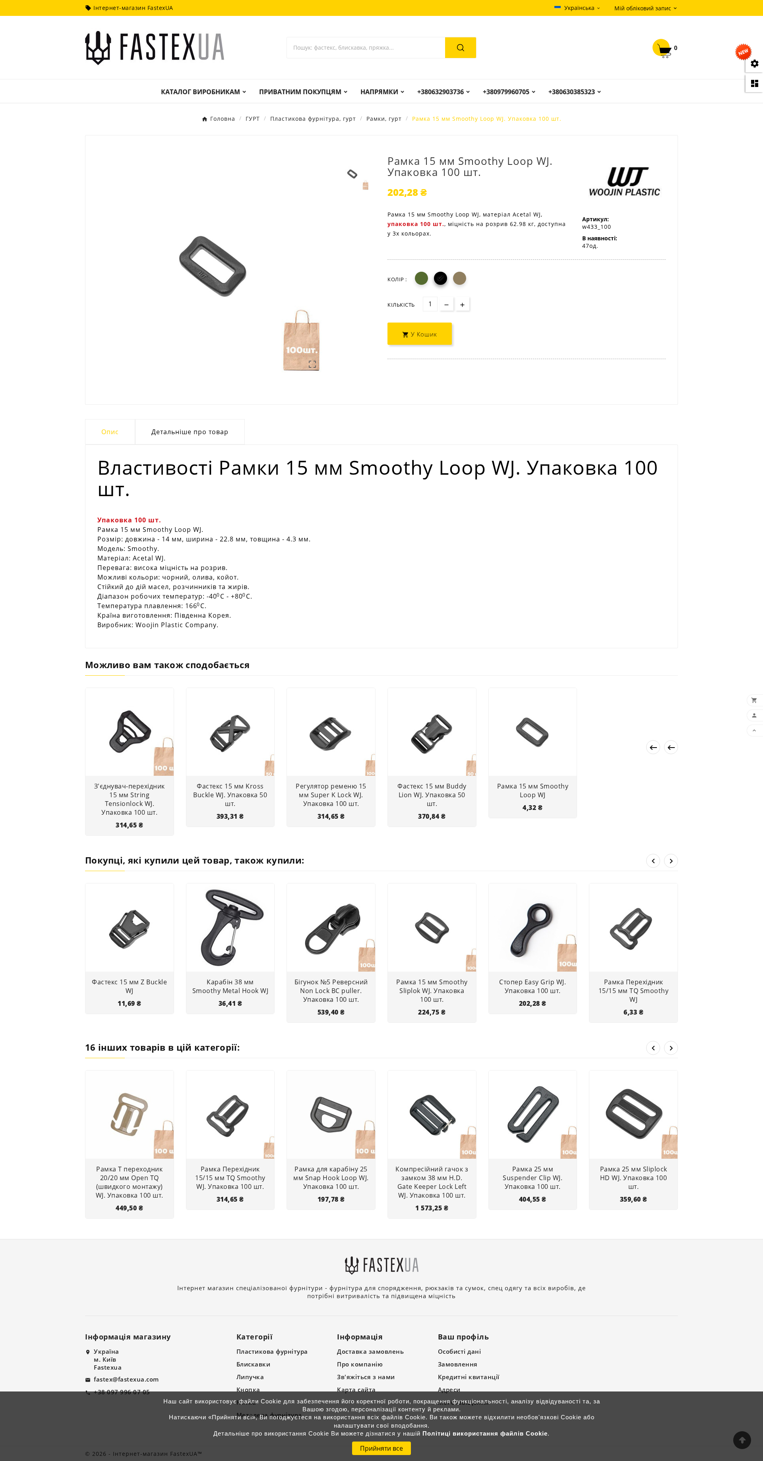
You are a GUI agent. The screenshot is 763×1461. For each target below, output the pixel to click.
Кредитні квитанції (469, 1377)
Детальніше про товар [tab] (190, 431)
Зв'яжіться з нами (366, 1377)
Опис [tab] (110, 431)
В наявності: (599, 238)
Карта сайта (356, 1389)
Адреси (449, 1389)
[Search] (460, 47)
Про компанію (360, 1364)
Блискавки (253, 1364)
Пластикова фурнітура (272, 1351)
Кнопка (248, 1389)
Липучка (250, 1377)
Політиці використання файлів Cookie (485, 1433)
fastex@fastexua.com (126, 1379)
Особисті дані (459, 1351)
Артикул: (595, 219)
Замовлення (458, 1364)
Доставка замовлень (370, 1351)
